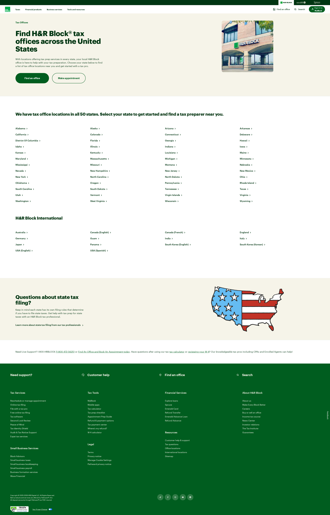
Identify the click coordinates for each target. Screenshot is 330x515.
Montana (170, 164)
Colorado (95, 134)
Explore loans (171, 400)
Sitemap (169, 456)
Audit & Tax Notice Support (23, 432)
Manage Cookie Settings (100, 460)
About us (246, 400)
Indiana (169, 146)
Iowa (242, 146)
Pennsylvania (172, 182)
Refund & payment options (101, 420)
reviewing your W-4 (198, 351)
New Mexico (246, 170)
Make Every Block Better (254, 404)
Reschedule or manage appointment (28, 400)
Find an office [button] (32, 78)
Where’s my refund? (97, 428)
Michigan (170, 158)
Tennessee (171, 189)
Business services (54, 9)
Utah (18, 195)
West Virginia (97, 201)
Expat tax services (19, 436)
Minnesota (245, 158)
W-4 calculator (95, 432)
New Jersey (171, 170)
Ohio (242, 176)
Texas (243, 189)
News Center (248, 420)
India (168, 238)
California (20, 134)
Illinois (94, 146)
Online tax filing (18, 404)
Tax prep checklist (96, 412)
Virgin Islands (172, 195)
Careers (246, 408)
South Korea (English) (177, 244)
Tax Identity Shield (19, 428)
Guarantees (248, 432)
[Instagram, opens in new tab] (175, 497)
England (244, 232)
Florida (94, 140)
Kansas (19, 152)
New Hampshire (99, 170)
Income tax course (251, 416)
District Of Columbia (26, 140)
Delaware (245, 134)
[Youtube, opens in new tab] (183, 497)
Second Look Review (20, 420)
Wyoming (245, 201)
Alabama (20, 128)
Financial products (33, 9)
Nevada (19, 170)
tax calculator (176, 351)
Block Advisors (17, 456)
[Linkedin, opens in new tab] (190, 497)
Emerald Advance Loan (176, 416)
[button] (317, 9)
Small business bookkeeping (24, 464)
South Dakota (97, 189)
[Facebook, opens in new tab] (168, 497)
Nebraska (245, 164)
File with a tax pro (18, 408)
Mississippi (21, 164)
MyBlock (92, 400)
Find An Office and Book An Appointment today (104, 351)
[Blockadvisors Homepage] (301, 2)
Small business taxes (20, 460)
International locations (176, 452)
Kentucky (95, 152)
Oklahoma (21, 182)
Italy (242, 238)
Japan (18, 244)
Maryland (20, 158)
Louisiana (170, 152)
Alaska (94, 128)
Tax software (16, 416)
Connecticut (172, 134)
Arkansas (245, 128)
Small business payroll (21, 468)
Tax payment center (97, 424)
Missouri (95, 164)
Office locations (172, 448)
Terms (91, 452)
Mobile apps (94, 404)
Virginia (244, 195)
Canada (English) (99, 232)
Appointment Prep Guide (100, 416)
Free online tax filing (20, 412)
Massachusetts (98, 158)
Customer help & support (177, 440)
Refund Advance (173, 420)
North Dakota (172, 176)
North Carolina (98, 176)
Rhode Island (247, 182)
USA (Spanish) (98, 250)
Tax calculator (94, 408)
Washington (22, 201)
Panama (94, 244)
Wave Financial (17, 476)
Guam (93, 238)
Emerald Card (171, 408)
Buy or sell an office (251, 412)
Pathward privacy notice (99, 464)
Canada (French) (174, 232)
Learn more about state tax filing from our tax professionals (48, 325)
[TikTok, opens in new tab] (160, 497)
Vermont (95, 195)
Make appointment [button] (69, 78)
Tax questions (171, 444)
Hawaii (243, 140)
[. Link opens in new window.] (19, 509)
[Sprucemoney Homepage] (317, 2)
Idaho (18, 146)
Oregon (94, 182)
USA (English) (22, 250)
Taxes (17, 9)
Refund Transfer (173, 412)
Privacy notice (94, 456)
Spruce (168, 404)
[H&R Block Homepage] (286, 2)
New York (20, 176)
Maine (243, 152)
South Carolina (23, 189)
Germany (20, 238)
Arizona (169, 128)
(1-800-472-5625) (65, 351)
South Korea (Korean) (251, 244)
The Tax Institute (250, 428)
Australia (20, 232)
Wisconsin (170, 201)
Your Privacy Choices (39, 509)
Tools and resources (76, 9)
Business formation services (24, 472)
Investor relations (250, 424)
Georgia (169, 140)
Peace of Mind (17, 424)
